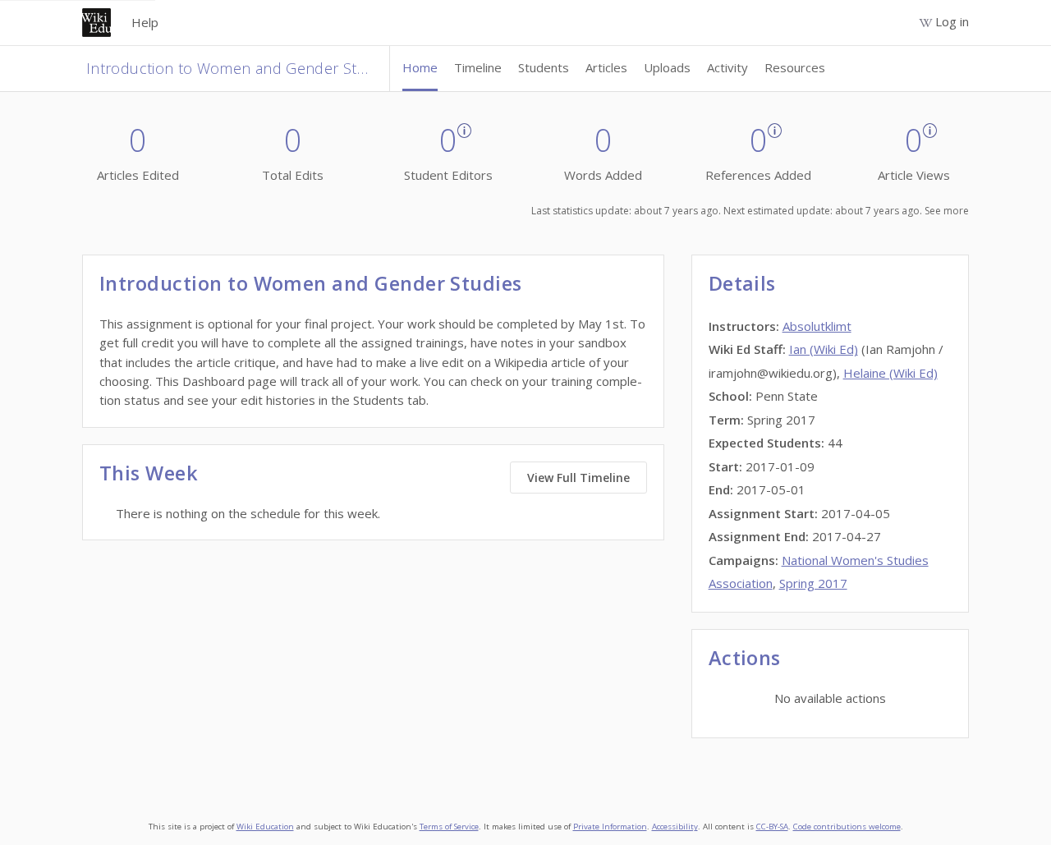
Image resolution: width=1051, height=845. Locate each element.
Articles (606, 67)
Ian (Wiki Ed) (823, 349)
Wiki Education (265, 826)
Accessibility (675, 826)
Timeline (478, 67)
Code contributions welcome (847, 826)
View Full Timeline (578, 477)
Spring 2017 (813, 583)
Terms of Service (449, 826)
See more (947, 211)
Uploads (667, 67)
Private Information (610, 826)
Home (420, 67)
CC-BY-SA (772, 826)
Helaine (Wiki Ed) (890, 373)
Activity (727, 67)
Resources (794, 67)
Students (543, 67)
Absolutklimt (817, 326)
